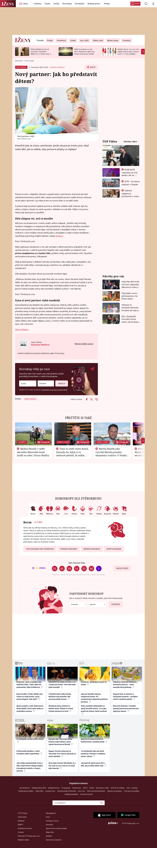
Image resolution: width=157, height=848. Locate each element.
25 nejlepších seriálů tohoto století (30, 739)
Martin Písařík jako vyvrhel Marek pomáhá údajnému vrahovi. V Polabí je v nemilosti (111, 453)
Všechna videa (130, 141)
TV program (65, 788)
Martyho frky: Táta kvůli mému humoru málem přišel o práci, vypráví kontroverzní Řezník (60, 741)
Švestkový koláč (86, 794)
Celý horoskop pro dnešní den (40, 549)
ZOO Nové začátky (118, 788)
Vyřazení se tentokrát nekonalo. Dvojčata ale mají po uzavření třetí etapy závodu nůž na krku (130, 308)
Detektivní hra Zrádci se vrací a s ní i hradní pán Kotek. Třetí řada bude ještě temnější (62, 684)
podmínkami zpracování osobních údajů (54, 390)
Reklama (21, 821)
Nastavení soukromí (53, 840)
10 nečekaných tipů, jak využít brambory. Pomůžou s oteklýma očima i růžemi (93, 753)
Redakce (49, 836)
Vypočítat (115, 604)
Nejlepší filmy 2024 (39, 788)
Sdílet (92, 68)
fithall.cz (59, 236)
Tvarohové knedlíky (131, 791)
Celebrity (37, 3)
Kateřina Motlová (57, 67)
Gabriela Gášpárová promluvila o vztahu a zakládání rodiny (131, 194)
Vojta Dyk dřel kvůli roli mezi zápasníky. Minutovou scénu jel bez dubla (131, 284)
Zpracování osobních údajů (56, 828)
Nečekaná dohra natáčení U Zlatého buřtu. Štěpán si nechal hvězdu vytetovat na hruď (61, 708)
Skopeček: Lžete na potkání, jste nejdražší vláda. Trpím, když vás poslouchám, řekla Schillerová (29, 684)
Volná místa (22, 817)
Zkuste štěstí (122, 568)
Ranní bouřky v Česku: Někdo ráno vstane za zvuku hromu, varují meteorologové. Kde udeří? (29, 696)
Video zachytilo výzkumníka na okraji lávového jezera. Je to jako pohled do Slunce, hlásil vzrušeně (94, 708)
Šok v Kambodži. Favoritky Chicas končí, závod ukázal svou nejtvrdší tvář (130, 319)
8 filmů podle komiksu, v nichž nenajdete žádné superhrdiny (28, 752)
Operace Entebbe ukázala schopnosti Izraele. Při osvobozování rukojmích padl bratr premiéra (94, 698)
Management (51, 813)
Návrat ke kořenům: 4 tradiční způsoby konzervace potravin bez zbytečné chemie (126, 708)
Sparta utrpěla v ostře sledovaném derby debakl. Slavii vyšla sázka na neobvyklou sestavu (29, 708)
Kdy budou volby (102, 788)
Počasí (91, 788)
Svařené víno (50, 791)
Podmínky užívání (25, 828)
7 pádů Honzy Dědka (25, 791)
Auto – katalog (131, 788)
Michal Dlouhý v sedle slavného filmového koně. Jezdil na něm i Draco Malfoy (33, 452)
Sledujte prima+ (94, 3)
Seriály (56, 3)
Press (48, 817)
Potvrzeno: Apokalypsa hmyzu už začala (93, 683)
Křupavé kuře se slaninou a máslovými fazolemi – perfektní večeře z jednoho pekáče (125, 696)
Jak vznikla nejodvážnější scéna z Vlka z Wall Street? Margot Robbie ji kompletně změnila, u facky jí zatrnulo (29, 767)
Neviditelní (79, 3)
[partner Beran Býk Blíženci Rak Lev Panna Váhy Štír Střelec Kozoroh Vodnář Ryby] (97, 604)
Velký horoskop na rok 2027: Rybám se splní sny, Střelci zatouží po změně (84, 51)
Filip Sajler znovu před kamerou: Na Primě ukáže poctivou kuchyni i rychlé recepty (130, 296)
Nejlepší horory (53, 788)
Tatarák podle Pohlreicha (66, 791)
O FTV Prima (22, 813)
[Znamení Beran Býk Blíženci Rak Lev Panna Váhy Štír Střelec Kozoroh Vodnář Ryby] (46, 383)
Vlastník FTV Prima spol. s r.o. (29, 836)
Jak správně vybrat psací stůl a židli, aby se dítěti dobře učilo (93, 764)
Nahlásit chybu (23, 840)
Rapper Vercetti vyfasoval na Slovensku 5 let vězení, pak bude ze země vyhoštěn (62, 753)
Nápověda (50, 832)
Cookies (21, 832)
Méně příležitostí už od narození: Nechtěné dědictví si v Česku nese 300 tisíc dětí (42, 52)
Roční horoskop (113, 549)
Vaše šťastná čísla (76, 562)
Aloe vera (81, 791)
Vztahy (47, 3)
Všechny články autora (84, 344)
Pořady (107, 3)
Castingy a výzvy (52, 821)
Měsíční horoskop (92, 549)
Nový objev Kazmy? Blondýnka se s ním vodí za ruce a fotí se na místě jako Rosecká (62, 765)
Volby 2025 (39, 791)
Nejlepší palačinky (71, 794)
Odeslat (61, 383)
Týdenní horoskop (68, 549)
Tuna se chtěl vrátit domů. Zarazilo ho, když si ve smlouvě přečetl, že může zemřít (72, 453)
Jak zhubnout (25, 788)
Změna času (76, 788)
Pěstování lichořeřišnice (96, 791)
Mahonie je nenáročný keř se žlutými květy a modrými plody (93, 740)
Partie (85, 788)
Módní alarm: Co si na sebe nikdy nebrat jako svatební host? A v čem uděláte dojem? (128, 52)
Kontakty (49, 824)
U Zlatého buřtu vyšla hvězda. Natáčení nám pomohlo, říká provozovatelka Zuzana (60, 696)
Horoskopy (67, 3)
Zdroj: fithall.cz (22, 329)
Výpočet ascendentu (114, 791)
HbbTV (20, 824)
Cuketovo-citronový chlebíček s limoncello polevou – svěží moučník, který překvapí (125, 684)
